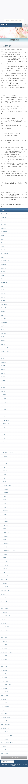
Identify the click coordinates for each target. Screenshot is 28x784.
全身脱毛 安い (4, 634)
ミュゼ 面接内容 (4, 561)
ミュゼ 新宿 (3, 507)
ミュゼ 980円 (3, 402)
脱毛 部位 (3, 336)
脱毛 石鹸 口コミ (4, 304)
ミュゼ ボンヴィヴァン (5, 456)
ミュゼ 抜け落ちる (5, 543)
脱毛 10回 (3, 344)
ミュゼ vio (3, 416)
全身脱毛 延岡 (4, 637)
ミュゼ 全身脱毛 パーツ (6, 739)
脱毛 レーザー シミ (5, 351)
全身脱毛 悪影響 (4, 623)
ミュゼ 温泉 (3, 474)
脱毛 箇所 (3, 297)
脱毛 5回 (2, 235)
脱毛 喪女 (3, 369)
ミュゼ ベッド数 (4, 441)
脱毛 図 (2, 329)
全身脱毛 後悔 (4, 659)
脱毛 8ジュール (4, 213)
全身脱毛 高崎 (4, 666)
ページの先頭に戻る (14, 757)
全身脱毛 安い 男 (4, 630)
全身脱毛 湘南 (4, 670)
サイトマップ (4, 761)
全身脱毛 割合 (4, 641)
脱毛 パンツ (3, 286)
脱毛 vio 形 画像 (4, 242)
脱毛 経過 (3, 300)
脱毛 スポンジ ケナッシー (6, 249)
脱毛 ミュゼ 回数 (4, 253)
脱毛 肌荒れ (3, 333)
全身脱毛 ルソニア (5, 619)
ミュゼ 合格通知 (4, 492)
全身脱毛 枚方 (4, 713)
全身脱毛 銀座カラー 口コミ (7, 652)
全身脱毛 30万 (4, 579)
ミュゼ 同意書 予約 (5, 536)
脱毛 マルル (3, 220)
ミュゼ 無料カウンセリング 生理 (8, 550)
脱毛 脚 (2, 358)
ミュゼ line (3, 405)
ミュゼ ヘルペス (4, 445)
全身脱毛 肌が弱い (5, 691)
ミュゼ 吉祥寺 (4, 478)
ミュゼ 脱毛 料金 (4, 525)
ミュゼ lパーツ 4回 (5, 412)
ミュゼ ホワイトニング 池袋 (7, 452)
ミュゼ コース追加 (5, 420)
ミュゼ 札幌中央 (4, 499)
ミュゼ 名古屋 (4, 554)
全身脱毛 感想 (4, 644)
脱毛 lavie (3, 311)
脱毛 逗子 (3, 365)
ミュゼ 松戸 (3, 503)
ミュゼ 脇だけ (4, 572)
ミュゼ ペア (3, 438)
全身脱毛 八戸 (4, 699)
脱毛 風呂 (3, 340)
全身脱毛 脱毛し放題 (5, 673)
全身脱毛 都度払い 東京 (6, 684)
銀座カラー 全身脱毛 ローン (7, 742)
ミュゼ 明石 (3, 557)
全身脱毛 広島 (4, 662)
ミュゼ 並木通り (4, 547)
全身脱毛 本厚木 (4, 710)
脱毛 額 (2, 257)
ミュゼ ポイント (4, 449)
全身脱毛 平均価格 (5, 706)
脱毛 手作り (3, 224)
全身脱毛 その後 (4, 608)
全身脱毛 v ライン (4, 594)
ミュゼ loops (3, 409)
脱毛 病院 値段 (4, 231)
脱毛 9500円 (3, 307)
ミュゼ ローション (5, 467)
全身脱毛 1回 (3, 746)
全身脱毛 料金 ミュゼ (5, 724)
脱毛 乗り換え (4, 362)
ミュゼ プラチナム (5, 434)
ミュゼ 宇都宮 (4, 470)
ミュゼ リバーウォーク (5, 460)
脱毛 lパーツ (3, 315)
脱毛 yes (2, 246)
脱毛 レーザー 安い (5, 355)
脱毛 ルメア (3, 293)
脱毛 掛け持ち (4, 384)
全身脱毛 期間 (4, 648)
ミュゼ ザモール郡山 (5, 423)
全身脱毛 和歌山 (4, 731)
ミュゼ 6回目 (3, 398)
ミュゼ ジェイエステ (5, 427)
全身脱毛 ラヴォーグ (5, 615)
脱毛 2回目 (3, 380)
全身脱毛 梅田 (4, 24)
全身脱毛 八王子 (4, 695)
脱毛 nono (3, 239)
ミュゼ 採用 (3, 496)
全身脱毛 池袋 (4, 677)
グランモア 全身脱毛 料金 (6, 735)
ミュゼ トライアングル (5, 431)
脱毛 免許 (3, 391)
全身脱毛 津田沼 (4, 681)
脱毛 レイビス (4, 318)
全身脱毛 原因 (4, 655)
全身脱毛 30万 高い (5, 576)
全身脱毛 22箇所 (4, 753)
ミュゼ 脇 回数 (4, 568)
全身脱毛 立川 (4, 720)
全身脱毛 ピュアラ (5, 612)
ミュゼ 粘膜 (3, 539)
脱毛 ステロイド (4, 217)
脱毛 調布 (3, 373)
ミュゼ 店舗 (3, 528)
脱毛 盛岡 (3, 387)
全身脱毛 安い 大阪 (5, 626)
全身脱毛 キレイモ (5, 597)
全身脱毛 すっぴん (5, 601)
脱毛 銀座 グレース (5, 260)
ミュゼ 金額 (3, 481)
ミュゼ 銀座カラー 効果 (6, 485)
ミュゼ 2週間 (3, 394)
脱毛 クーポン (4, 282)
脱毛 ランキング (4, 347)
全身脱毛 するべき (5, 605)
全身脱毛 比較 (4, 702)
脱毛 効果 (3, 326)
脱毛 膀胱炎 (3, 268)
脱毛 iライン (3, 278)
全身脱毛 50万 (4, 583)
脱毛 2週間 (3, 271)
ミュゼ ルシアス (4, 463)
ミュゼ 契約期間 (4, 489)
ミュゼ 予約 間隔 (4, 565)
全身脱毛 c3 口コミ (5, 590)
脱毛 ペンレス (4, 289)
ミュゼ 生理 (3, 518)
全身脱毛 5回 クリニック (6, 749)
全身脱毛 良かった (5, 728)
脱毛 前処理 (3, 228)
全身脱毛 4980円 (4, 586)
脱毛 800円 (3, 275)
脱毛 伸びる (3, 264)
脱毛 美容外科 (4, 376)
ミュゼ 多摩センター (5, 521)
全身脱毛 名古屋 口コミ (6, 717)
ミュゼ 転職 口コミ (5, 532)
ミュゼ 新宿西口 (4, 510)
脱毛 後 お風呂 (4, 322)
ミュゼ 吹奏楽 (4, 514)
